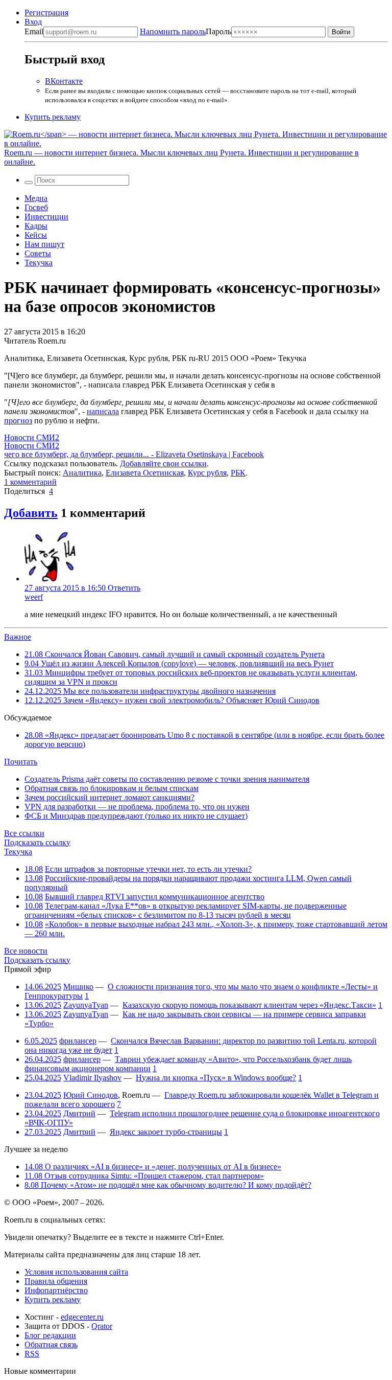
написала (103, 411)
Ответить (124, 587)
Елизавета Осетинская (145, 472)
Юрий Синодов (90, 1095)
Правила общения (55, 1281)
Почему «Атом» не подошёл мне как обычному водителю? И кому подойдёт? (167, 1185)
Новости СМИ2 (31, 437)
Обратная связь (51, 1344)
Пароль (185, 31)
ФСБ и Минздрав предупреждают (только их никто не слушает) (136, 815)
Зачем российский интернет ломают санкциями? (109, 797)
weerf (33, 597)
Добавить (31, 512)
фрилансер (77, 1040)
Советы (37, 253)
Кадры (35, 225)
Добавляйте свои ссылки (163, 463)
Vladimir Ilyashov (92, 1077)
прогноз (18, 420)
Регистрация (46, 12)
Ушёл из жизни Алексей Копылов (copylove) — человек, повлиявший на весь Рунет (179, 663)
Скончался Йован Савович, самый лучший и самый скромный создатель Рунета (174, 654)
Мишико (78, 986)
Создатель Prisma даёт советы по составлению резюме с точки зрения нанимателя (166, 779)
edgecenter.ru (82, 1317)
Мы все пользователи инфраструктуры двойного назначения (150, 691)
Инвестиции (46, 216)
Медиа (35, 198)
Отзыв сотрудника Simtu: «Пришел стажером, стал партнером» (144, 1175)
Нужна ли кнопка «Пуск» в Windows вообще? (216, 1077)
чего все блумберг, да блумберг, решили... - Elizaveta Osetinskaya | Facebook (134, 454)
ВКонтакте (64, 81)
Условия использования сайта (76, 1272)
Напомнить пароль (173, 31)
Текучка (38, 262)
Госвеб (36, 207)
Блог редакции (50, 1335)
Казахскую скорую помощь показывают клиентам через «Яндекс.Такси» (249, 1005)
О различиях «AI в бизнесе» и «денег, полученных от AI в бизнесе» (152, 1166)
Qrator (101, 1326)
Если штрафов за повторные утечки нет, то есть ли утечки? (148, 869)
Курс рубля (207, 472)
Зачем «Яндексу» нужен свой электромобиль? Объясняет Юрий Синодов (172, 700)
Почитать (20, 761)
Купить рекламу (52, 116)
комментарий (30, 482)
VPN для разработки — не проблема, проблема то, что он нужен (137, 806)
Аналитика (82, 472)
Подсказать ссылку (37, 842)
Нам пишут (44, 244)
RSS (31, 1353)
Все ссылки (24, 833)
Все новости (25, 950)
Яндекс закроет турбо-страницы (166, 1131)
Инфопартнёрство (56, 1290)
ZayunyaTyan (85, 1005)
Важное (17, 636)
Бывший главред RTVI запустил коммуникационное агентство (154, 896)
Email (33, 31)
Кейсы (35, 235)
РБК (238, 472)
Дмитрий (79, 1113)
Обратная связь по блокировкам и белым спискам (111, 788)
